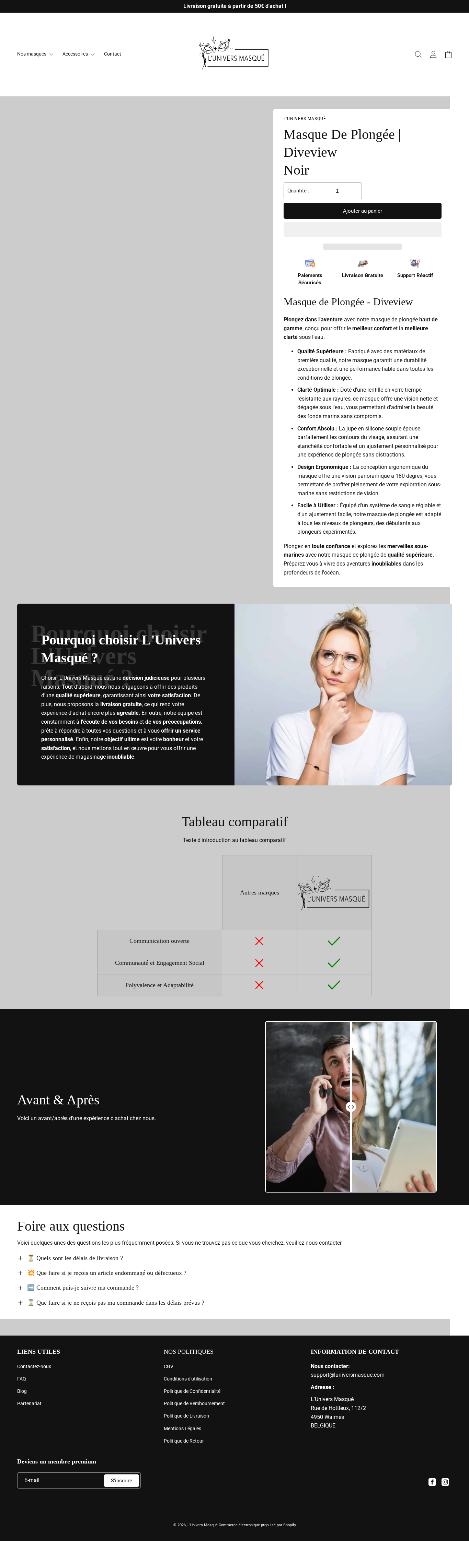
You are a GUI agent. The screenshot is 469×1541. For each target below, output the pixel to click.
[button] (363, 230)
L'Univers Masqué (202, 1525)
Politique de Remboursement (194, 1403)
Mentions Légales (182, 1428)
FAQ (21, 1379)
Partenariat (29, 1403)
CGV (168, 1366)
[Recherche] (418, 54)
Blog (22, 1391)
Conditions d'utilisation (188, 1379)
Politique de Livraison (186, 1416)
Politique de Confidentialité (192, 1391)
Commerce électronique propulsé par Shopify (257, 1525)
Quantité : (298, 191)
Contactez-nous (34, 1366)
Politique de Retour (184, 1441)
